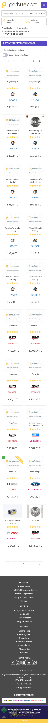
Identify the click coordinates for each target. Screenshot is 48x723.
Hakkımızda (24, 587)
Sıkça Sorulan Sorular (24, 611)
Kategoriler (22, 28)
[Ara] (44, 14)
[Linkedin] (24, 662)
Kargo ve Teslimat (24, 622)
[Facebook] (13, 662)
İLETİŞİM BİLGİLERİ (24, 671)
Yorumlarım (24, 645)
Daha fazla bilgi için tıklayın (24, 715)
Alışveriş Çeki (24, 649)
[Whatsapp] (34, 662)
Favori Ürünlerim (24, 642)
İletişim (24, 601)
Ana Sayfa (7, 28)
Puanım (24, 653)
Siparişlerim (24, 638)
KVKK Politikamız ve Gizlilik (24, 590)
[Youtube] (29, 662)
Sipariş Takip (24, 631)
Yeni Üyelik (24, 614)
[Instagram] (18, 662)
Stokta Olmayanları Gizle (18, 55)
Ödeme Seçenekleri (24, 594)
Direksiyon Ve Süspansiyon (15, 31)
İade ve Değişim (24, 618)
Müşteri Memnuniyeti (24, 598)
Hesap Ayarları (24, 635)
